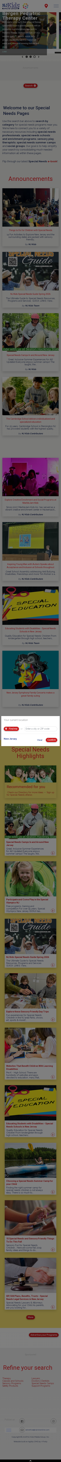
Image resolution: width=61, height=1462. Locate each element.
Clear (40, 740)
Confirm (51, 740)
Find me (12, 729)
